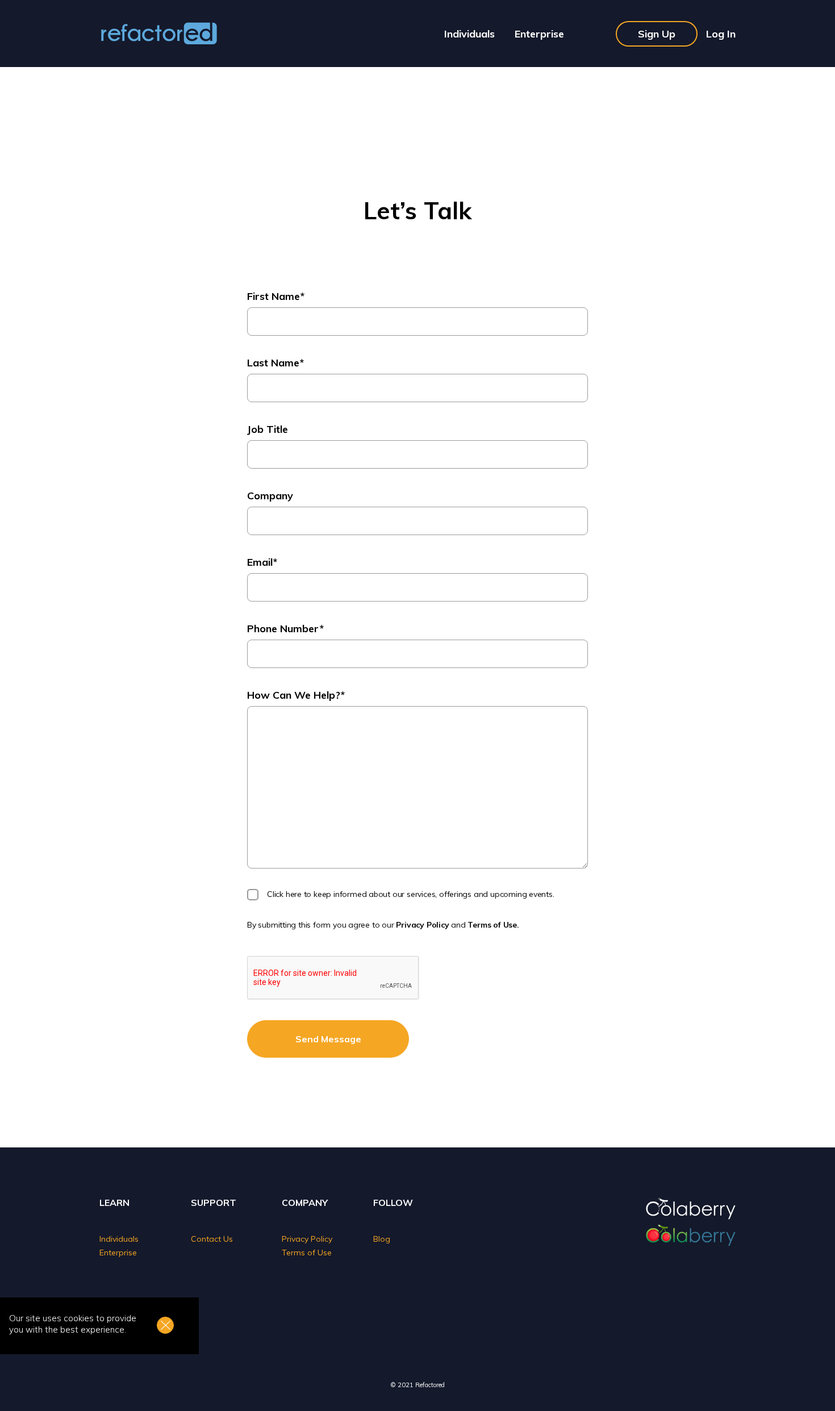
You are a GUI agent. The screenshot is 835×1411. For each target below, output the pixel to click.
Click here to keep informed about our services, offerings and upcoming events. (410, 894)
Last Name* (275, 362)
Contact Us (212, 1239)
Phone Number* (285, 628)
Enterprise (539, 33)
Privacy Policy (421, 925)
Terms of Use (307, 1252)
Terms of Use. (493, 925)
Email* (262, 562)
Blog (381, 1239)
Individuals (469, 33)
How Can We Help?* (296, 695)
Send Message (328, 1039)
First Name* (275, 296)
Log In (721, 33)
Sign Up (656, 33)
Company (270, 495)
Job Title (267, 429)
